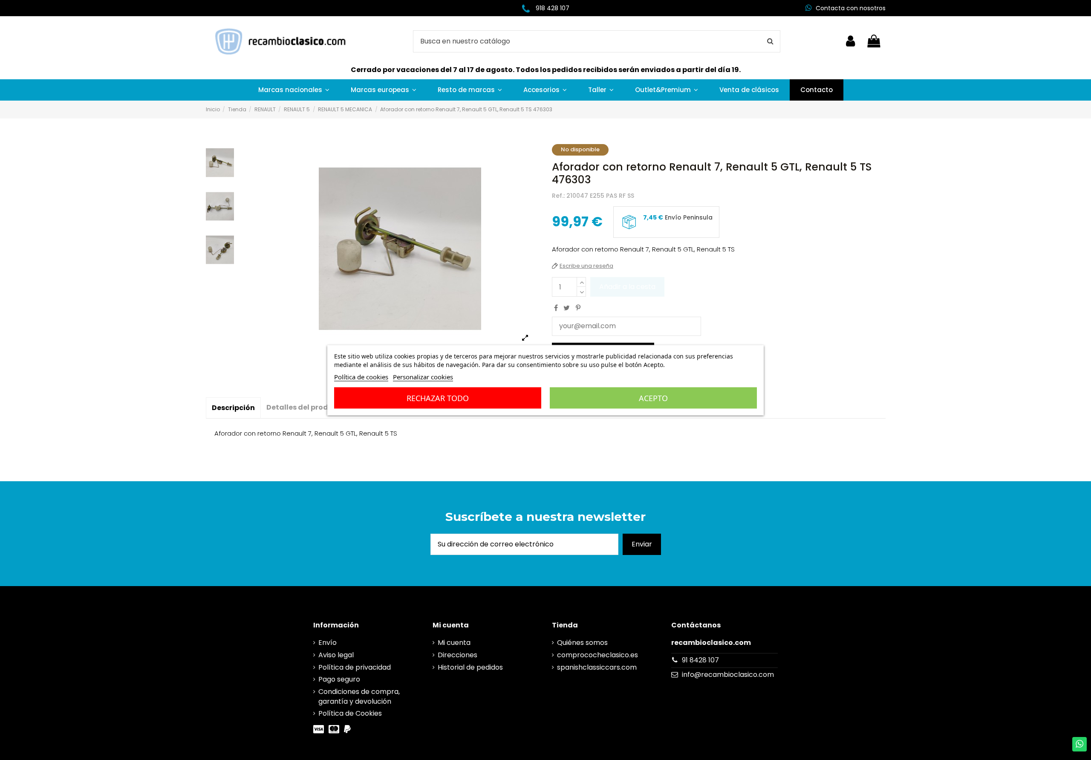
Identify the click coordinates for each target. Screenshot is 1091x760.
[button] (294, 90)
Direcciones (457, 655)
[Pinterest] (578, 308)
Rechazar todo (438, 398)
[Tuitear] (566, 308)
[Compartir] (556, 308)
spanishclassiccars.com (597, 667)
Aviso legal (336, 655)
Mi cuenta (454, 642)
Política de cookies (361, 376)
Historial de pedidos (470, 667)
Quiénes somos (582, 642)
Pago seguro (339, 679)
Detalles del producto (305, 407)
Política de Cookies (350, 713)
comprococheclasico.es (597, 655)
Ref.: (558, 196)
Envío (327, 642)
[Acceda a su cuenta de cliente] (850, 41)
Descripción (233, 408)
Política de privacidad (354, 667)
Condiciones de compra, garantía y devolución (359, 696)
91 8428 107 (700, 660)
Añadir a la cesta (627, 287)
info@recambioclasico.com (728, 674)
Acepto (653, 398)
